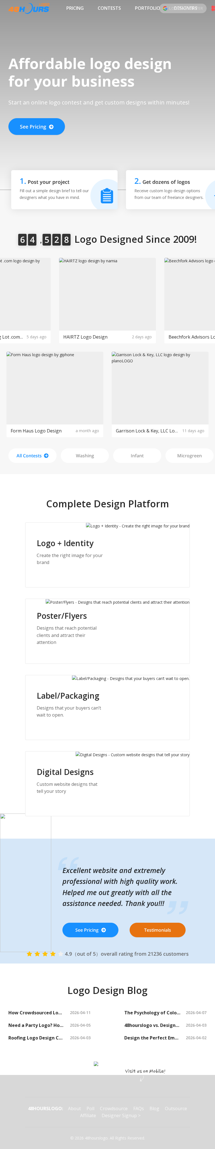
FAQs (138, 1108)
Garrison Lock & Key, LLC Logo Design (147, 431)
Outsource (176, 1108)
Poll (90, 1108)
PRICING (75, 8)
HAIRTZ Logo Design (85, 337)
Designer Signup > (121, 1115)
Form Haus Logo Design (36, 431)
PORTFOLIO (147, 8)
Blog (154, 1108)
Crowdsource (114, 1108)
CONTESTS (109, 8)
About (74, 1108)
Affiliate (88, 1115)
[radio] (29, 953)
